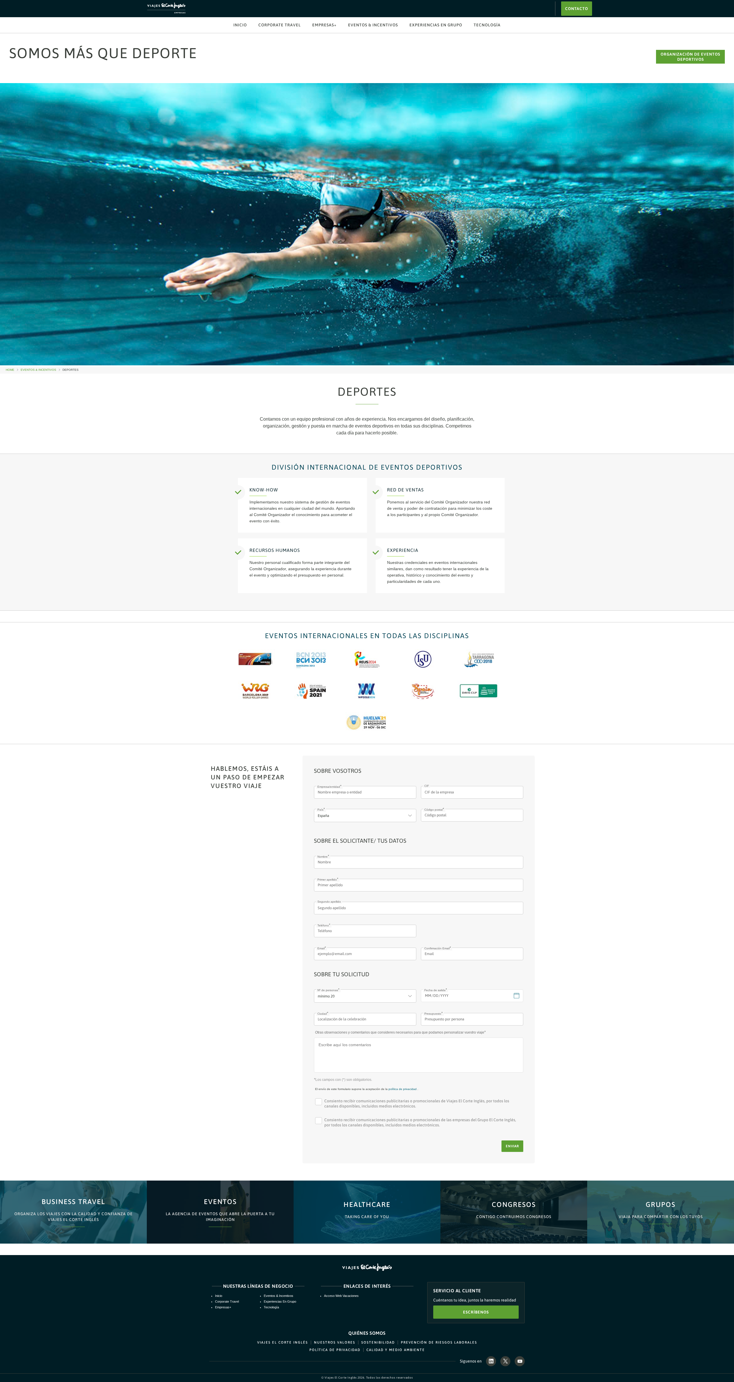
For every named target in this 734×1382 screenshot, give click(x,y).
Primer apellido (327, 879)
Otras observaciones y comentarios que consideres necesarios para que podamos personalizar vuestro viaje (399, 1032)
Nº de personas (327, 990)
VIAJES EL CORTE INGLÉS (282, 1342)
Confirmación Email (437, 948)
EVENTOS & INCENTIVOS (373, 25)
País (320, 809)
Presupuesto (432, 1013)
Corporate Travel (279, 25)
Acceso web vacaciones (341, 1295)
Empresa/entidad (328, 786)
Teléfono (323, 925)
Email (321, 948)
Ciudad (322, 1013)
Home (12, 370)
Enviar (512, 1146)
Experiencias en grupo (435, 25)
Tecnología (487, 25)
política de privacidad (403, 1089)
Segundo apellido (329, 901)
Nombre (322, 856)
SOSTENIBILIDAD (378, 1342)
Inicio (240, 25)
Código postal (433, 809)
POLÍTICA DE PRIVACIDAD (334, 1350)
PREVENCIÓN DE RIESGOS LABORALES (439, 1342)
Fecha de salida (435, 990)
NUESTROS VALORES (334, 1342)
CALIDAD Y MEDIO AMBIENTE (395, 1350)
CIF (426, 785)
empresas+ (324, 25)
